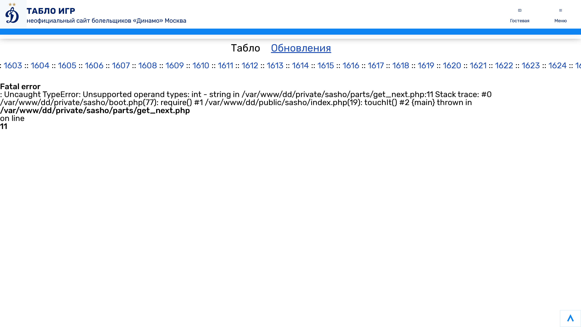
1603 (13, 65)
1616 (351, 65)
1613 (275, 65)
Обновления (301, 48)
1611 (225, 65)
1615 (325, 65)
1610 (200, 65)
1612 (250, 65)
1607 (121, 65)
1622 (504, 65)
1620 (452, 65)
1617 (376, 65)
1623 (531, 65)
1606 (94, 65)
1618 (400, 65)
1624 (557, 65)
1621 (478, 65)
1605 (67, 65)
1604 (40, 65)
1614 (300, 65)
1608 (147, 65)
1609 (175, 65)
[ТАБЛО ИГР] (13, 14)
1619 (426, 65)
